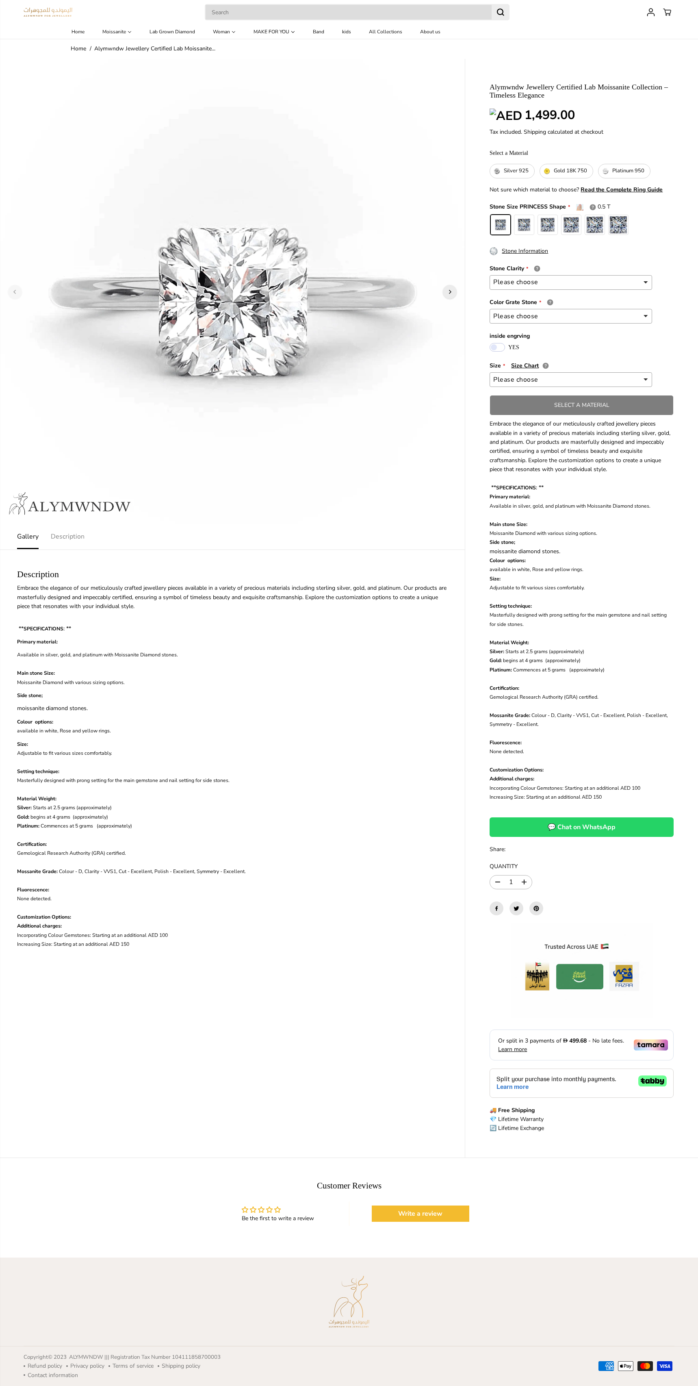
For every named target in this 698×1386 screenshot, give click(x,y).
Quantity (504, 866)
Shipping (535, 132)
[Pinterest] (536, 908)
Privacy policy (87, 1366)
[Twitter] (516, 908)
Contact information (53, 1375)
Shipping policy (181, 1366)
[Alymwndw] (48, 12)
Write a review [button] (420, 1213)
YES (513, 347)
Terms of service (133, 1366)
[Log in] (651, 12)
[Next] (450, 292)
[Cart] (667, 12)
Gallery (28, 536)
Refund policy (45, 1366)
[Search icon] (500, 12)
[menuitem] (84, 31)
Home (78, 48)
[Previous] (15, 292)
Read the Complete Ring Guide (622, 189)
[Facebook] (496, 908)
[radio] (512, 171)
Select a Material (509, 153)
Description (68, 536)
